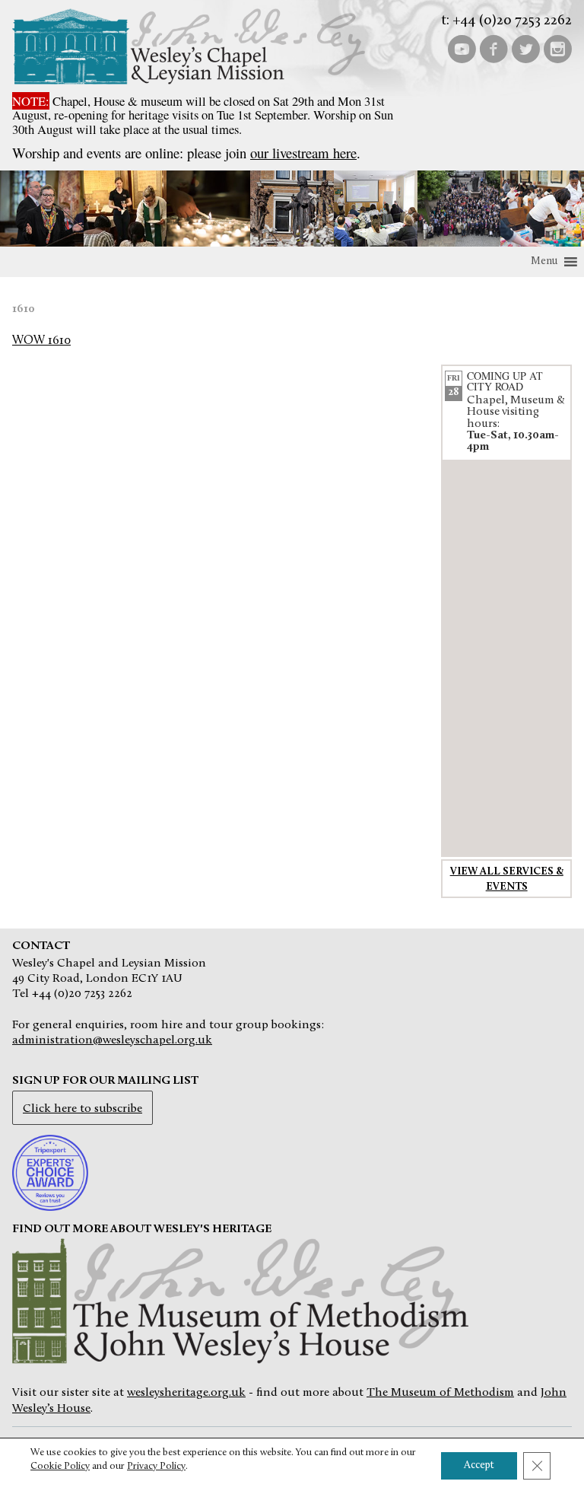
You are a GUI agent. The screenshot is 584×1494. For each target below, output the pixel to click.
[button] (544, 262)
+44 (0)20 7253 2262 (512, 21)
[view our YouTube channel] (461, 47)
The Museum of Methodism (440, 1393)
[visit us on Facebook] (493, 47)
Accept (479, 1466)
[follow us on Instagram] (557, 47)
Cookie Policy (60, 1466)
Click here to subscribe (82, 1109)
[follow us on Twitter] (525, 47)
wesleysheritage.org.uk (186, 1393)
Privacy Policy (156, 1466)
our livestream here (303, 152)
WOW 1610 (41, 341)
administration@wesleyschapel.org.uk (112, 1040)
